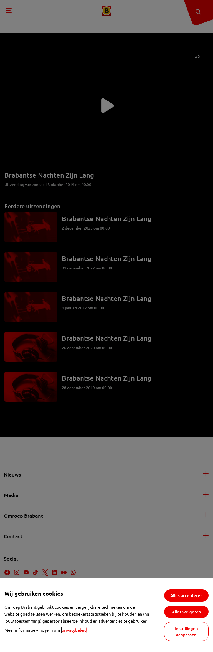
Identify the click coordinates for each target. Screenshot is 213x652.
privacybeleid (74, 630)
